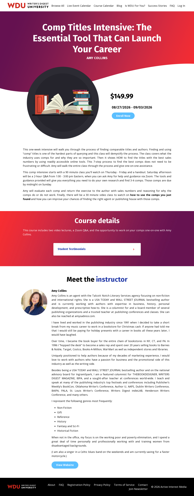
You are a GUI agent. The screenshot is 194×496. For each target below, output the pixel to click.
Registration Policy (78, 484)
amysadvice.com (85, 316)
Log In (181, 5)
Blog (119, 5)
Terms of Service (124, 484)
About (51, 484)
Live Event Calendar (79, 5)
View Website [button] (65, 465)
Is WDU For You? (135, 5)
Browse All (57, 5)
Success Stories (157, 5)
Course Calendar (104, 5)
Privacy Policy (102, 484)
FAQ (172, 5)
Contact (143, 484)
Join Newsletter (138, 489)
